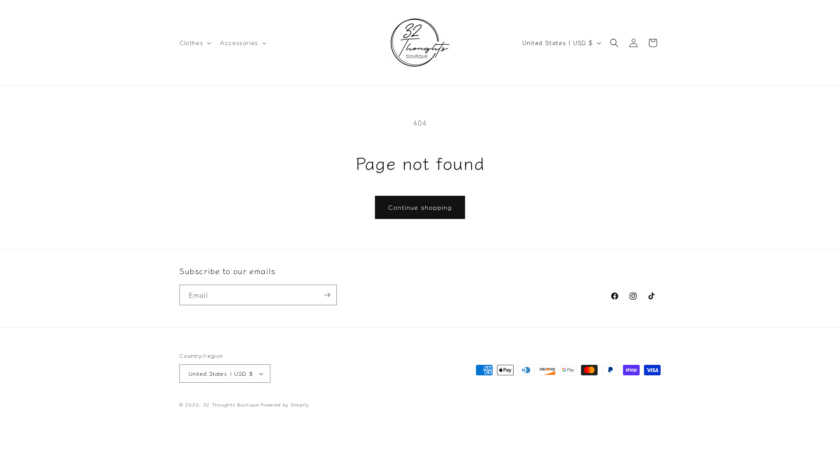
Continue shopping (420, 207)
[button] (194, 42)
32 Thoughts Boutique (231, 404)
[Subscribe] (326, 295)
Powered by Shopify (285, 404)
